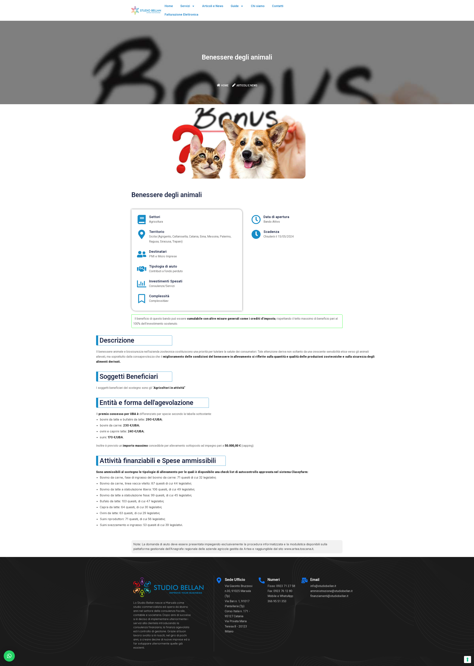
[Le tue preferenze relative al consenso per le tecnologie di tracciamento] (467, 659)
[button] (9, 656)
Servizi (185, 6)
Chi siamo (258, 6)
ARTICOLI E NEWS (246, 85)
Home (169, 6)
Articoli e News (212, 6)
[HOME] (218, 85)
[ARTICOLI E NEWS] (234, 85)
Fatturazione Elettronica (181, 14)
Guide (235, 6)
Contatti (277, 6)
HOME (224, 85)
